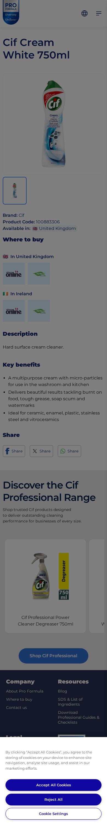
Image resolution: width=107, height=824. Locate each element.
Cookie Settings (53, 813)
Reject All (53, 799)
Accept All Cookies (53, 785)
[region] (53, 780)
